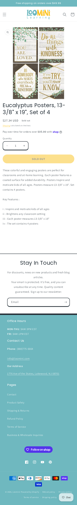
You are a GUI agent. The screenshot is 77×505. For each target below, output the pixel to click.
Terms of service (31, 497)
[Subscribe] (65, 302)
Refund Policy (15, 418)
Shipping (6, 125)
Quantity (7, 138)
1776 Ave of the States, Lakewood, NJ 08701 (33, 373)
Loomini (16, 492)
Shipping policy (49, 497)
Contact (11, 394)
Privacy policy (65, 492)
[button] (4, 14)
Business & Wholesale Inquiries (25, 435)
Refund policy (48, 492)
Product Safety (15, 402)
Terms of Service (16, 426)
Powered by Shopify (30, 492)
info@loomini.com (18, 358)
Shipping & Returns (18, 410)
